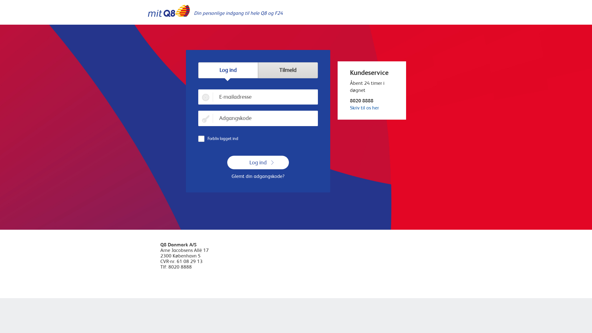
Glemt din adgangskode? (258, 176)
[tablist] (258, 70)
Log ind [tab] (228, 70)
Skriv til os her (364, 108)
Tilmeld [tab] (288, 70)
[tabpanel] (258, 134)
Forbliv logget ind (223, 138)
